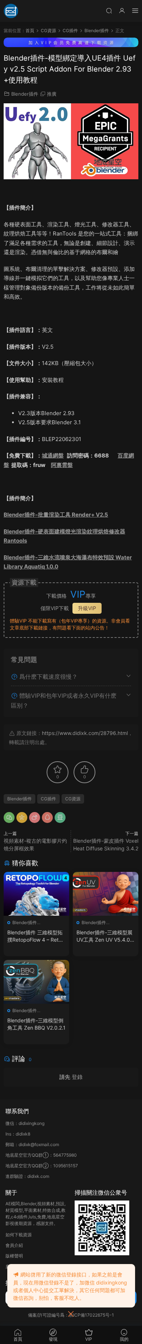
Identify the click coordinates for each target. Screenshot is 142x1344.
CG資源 (72, 798)
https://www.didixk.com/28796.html (85, 733)
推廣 (51, 94)
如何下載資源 (18, 1234)
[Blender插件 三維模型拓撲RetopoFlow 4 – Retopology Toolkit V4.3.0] (36, 894)
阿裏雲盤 (62, 465)
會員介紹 (14, 1245)
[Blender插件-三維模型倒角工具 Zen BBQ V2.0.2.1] (36, 982)
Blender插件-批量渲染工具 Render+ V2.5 (56, 514)
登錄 (77, 1076)
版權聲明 (14, 1256)
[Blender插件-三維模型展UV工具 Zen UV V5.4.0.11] (105, 894)
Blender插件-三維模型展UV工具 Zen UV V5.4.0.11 (105, 936)
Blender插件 (24, 94)
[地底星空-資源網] (11, 11)
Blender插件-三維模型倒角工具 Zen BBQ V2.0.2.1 (36, 1024)
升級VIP (87, 608)
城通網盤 (53, 455)
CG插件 (48, 798)
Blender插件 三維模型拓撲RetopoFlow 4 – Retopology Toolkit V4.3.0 (36, 936)
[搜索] (109, 10)
